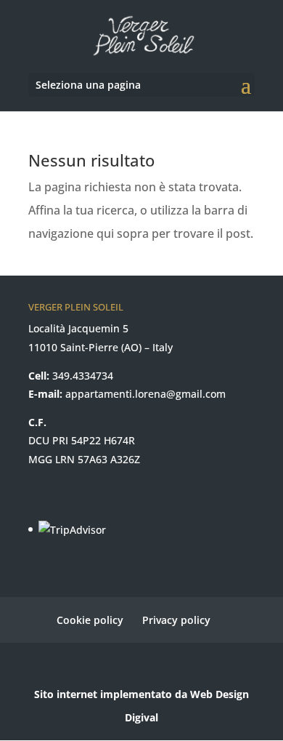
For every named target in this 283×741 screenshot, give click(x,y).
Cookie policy (90, 620)
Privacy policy (176, 620)
